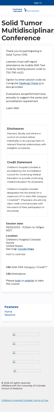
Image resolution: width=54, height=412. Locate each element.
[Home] (27, 9)
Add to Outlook (30, 260)
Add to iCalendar (23, 260)
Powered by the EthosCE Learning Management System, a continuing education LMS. (41, 410)
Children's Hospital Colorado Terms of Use (25, 400)
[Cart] (45, 4)
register (29, 280)
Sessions (9, 314)
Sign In (38, 3)
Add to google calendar (9, 260)
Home (8, 311)
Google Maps (26, 249)
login (18, 280)
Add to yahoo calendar (16, 260)
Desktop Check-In (30, 83)
